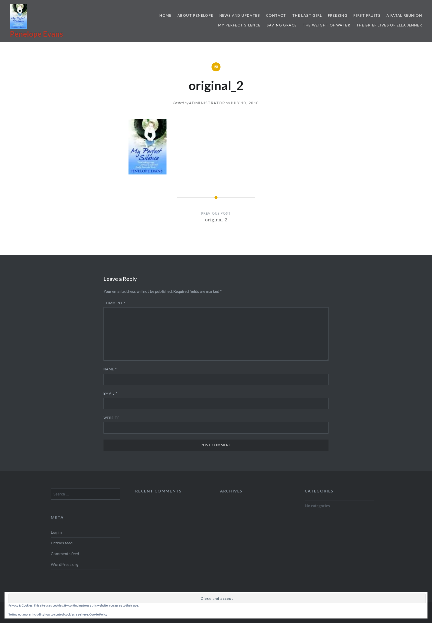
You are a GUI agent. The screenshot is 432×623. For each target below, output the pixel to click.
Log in (56, 532)
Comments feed (65, 553)
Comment (115, 303)
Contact (276, 15)
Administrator (207, 103)
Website (112, 418)
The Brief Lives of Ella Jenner (389, 25)
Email (110, 393)
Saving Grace (282, 25)
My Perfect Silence (239, 25)
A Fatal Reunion (404, 15)
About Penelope (196, 15)
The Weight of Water (326, 25)
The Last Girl (307, 15)
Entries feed (61, 542)
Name (110, 369)
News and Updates (240, 15)
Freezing (338, 15)
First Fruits (367, 15)
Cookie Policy (98, 614)
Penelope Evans (36, 33)
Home (166, 15)
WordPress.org (64, 564)
